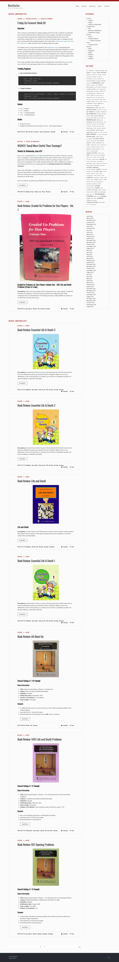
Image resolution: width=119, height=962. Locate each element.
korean (99, 134)
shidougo (96, 179)
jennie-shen (99, 128)
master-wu (89, 146)
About (100, 6)
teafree (100, 189)
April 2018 (90, 216)
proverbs (104, 171)
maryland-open (103, 144)
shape (92, 179)
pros (100, 171)
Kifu (89, 28)
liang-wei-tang (93, 140)
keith (102, 132)
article (37, 156)
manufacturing (93, 144)
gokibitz (88, 117)
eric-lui (97, 101)
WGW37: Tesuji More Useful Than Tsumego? (40, 146)
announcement (89, 78)
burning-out (104, 87)
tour (93, 194)
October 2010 (90, 302)
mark (98, 144)
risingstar (36, 132)
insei (97, 124)
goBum (88, 115)
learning (97, 136)
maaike (88, 144)
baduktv (103, 83)
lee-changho (89, 138)
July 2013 (89, 274)
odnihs (94, 157)
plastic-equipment (90, 165)
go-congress (90, 111)
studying (97, 188)
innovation (94, 124)
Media (90, 52)
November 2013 (91, 266)
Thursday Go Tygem (94, 32)
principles (45, 934)
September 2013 (91, 270)
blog (66, 62)
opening (40, 934)
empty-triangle (102, 99)
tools (91, 194)
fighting (99, 103)
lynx (103, 142)
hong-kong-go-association (98, 122)
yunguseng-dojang (92, 202)
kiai (106, 132)
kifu (88, 134)
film (103, 103)
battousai (88, 85)
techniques (104, 189)
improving (89, 124)
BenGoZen (14, 5)
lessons (101, 138)
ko (31, 725)
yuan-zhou (94, 200)
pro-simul (96, 171)
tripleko (95, 196)
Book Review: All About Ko (31, 636)
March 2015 (90, 234)
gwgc (102, 117)
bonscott (96, 87)
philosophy (98, 163)
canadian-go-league (91, 89)
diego (99, 97)
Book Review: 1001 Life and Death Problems (40, 739)
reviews (94, 175)
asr (103, 78)
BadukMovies (91, 70)
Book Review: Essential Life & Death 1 (36, 561)
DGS (21, 113)
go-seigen (99, 113)
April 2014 (90, 256)
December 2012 (91, 288)
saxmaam (88, 179)
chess (98, 89)
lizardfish (93, 142)
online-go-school (95, 159)
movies (102, 149)
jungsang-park (90, 132)
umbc (92, 198)
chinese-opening (90, 91)
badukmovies (89, 83)
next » (80, 947)
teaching (89, 189)
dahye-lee (93, 95)
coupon (102, 93)
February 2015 (91, 236)
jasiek (95, 128)
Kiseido (88, 72)
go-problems (29, 309)
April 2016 (90, 226)
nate (88, 155)
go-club (105, 109)
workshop (89, 200)
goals (92, 115)
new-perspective (102, 155)
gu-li (92, 118)
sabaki (103, 175)
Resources (92, 6)
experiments (89, 103)
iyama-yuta (98, 126)
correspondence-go (91, 93)
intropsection (89, 126)
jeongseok (104, 128)
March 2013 (90, 282)
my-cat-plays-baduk (94, 151)
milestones (93, 146)
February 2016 (91, 228)
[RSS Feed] (108, 957)
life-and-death (29, 132)
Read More (22, 185)
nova (88, 157)
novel (91, 157)
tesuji (41, 132)
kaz (99, 132)
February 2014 (91, 260)
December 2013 (91, 264)
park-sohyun (89, 163)
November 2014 (91, 242)
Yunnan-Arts (94, 74)
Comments (65, 132)
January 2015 (90, 238)
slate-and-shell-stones (98, 181)
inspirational (101, 124)
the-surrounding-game (101, 192)
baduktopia (28, 389)
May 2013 (89, 278)
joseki (97, 130)
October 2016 (90, 222)
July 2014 (89, 250)
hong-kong (89, 122)
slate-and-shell (90, 181)
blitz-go (101, 85)
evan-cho (105, 101)
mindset (97, 146)
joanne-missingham (91, 130)
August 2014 (90, 248)
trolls (98, 196)
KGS (21, 108)
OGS (21, 115)
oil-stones (98, 157)
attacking (98, 80)
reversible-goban (90, 175)
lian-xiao (88, 140)
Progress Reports (32, 19)
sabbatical (90, 177)
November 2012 (91, 290)
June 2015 (89, 230)
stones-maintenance (90, 185)
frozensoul (96, 105)
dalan (97, 95)
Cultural (90, 20)
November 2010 (91, 300)
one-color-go (89, 159)
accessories (104, 74)
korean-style (42, 389)
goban (95, 115)
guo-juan (98, 117)
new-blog (96, 155)
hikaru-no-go (38, 192)
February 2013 (91, 284)
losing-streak (99, 142)
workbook (52, 547)
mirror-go (102, 146)
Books (27, 201)
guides (94, 117)
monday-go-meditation (95, 149)
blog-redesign (90, 87)
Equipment (91, 50)
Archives (107, 6)
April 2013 (90, 280)
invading (94, 126)
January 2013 (90, 286)
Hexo (15, 958)
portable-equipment (93, 167)
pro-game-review (90, 171)
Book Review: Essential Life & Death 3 (36, 330)
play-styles (96, 165)
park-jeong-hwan (93, 161)
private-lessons (104, 169)
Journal (20, 19)
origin (88, 161)
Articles (20, 141)
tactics (101, 187)
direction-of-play (90, 99)
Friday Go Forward (47, 19)
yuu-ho (88, 204)
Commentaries (91, 26)
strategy (97, 185)
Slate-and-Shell (101, 72)
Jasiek (106, 70)
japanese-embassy (90, 128)
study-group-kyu (90, 187)
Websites (90, 58)
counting (98, 93)
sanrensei (101, 177)
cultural (88, 95)
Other (88, 42)
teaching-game (94, 189)
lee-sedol (96, 138)
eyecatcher (95, 103)
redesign (88, 173)
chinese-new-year (102, 89)
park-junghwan (100, 161)
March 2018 (90, 218)
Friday (22, 156)
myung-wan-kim (92, 153)
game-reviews (102, 107)
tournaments (47, 132)
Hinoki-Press (101, 70)
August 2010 (90, 306)
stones (99, 183)
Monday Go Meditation (94, 30)
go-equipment (97, 111)
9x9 (87, 70)
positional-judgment (91, 169)
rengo (101, 173)
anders (100, 76)
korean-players (104, 134)
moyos (88, 151)
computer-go (102, 91)
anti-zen (95, 78)
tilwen (88, 194)
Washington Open (53, 47)
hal (104, 117)
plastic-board (104, 163)
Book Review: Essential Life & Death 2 (36, 405)
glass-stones (100, 109)
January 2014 (90, 262)
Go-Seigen (96, 70)
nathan (92, 155)
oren (106, 159)
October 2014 (90, 244)
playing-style (102, 165)
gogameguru (101, 115)
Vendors (90, 56)
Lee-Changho (93, 72)
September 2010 (91, 304)
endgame (89, 101)
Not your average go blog (15, 8)
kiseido (35, 309)
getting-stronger (30, 192)
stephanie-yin (94, 183)
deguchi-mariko (90, 97)
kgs (104, 132)
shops (105, 179)
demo (94, 97)
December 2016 (91, 220)
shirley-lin (101, 179)
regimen (97, 173)
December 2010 (91, 298)
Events (90, 36)
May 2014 (89, 254)
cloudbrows (97, 91)
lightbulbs (89, 142)
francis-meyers (90, 105)
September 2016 (91, 224)
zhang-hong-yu (93, 204)
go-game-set (104, 111)
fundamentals (29, 830)
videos (95, 198)
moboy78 (89, 149)
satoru (105, 177)
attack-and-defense (91, 80)
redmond (92, 173)
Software (90, 54)
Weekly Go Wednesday (32, 141)
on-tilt (102, 157)
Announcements (93, 44)
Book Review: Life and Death (32, 481)
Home (77, 6)
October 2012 (90, 292)
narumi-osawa (101, 153)
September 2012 (91, 294)
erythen (101, 101)
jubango (101, 130)
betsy (97, 85)
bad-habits (103, 80)
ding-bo (102, 97)
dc (103, 95)
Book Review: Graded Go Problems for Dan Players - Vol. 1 (46, 208)
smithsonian (89, 183)
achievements (89, 76)
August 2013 (90, 272)
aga (97, 76)
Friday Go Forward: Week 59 (32, 23)
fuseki (96, 107)
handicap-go (91, 120)
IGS (21, 111)
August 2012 (90, 296)
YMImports (89, 74)
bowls (99, 87)
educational (97, 99)
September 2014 (91, 246)
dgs (96, 97)
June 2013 (89, 276)
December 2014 (91, 240)
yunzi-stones (102, 202)
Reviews (84, 6)
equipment (93, 101)
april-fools (99, 78)
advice (94, 76)
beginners (93, 85)
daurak (100, 95)
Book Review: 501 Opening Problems (36, 844)
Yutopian (99, 74)
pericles (94, 163)
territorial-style (90, 192)
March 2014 (90, 258)
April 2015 (90, 232)
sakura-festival (96, 177)
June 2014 (89, 252)
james (103, 126)
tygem (88, 198)
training (56, 389)
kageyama (96, 132)
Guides (90, 22)
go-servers (104, 113)
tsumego (53, 132)
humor (105, 122)
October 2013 (90, 268)
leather (101, 136)
